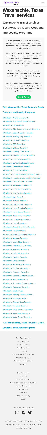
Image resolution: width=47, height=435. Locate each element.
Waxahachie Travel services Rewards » (18, 309)
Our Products (23, 348)
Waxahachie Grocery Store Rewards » (17, 193)
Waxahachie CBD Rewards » (14, 144)
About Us (23, 389)
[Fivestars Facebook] (24, 412)
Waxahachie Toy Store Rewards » (16, 306)
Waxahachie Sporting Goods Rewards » (18, 294)
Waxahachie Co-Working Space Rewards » (19, 163)
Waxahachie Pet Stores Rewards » (16, 268)
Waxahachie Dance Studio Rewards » (17, 166)
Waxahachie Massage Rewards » (15, 238)
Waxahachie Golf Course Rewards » (17, 189)
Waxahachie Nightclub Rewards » (16, 253)
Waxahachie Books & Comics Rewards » (18, 133)
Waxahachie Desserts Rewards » (15, 170)
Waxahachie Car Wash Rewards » (16, 140)
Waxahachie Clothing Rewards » (15, 148)
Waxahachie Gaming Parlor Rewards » (17, 185)
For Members (23, 373)
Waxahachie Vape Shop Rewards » (16, 313)
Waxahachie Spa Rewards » (13, 290)
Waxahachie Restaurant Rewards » (16, 287)
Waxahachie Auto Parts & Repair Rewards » (19, 121)
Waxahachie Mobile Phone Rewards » (17, 245)
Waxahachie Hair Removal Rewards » (17, 204)
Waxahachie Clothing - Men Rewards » (18, 151)
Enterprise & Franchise (23, 354)
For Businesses (23, 338)
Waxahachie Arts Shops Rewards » (16, 118)
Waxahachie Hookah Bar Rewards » (16, 219)
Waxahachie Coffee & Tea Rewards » (17, 159)
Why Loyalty (23, 341)
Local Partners (23, 386)
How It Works (23, 344)
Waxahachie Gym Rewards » (14, 197)
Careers (23, 392)
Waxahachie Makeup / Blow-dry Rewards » (19, 234)
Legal (23, 399)
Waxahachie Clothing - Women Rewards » (19, 155)
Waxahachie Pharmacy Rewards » (16, 272)
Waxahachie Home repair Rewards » (17, 215)
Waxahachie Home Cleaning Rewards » (18, 208)
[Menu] (42, 3)
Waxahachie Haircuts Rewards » (15, 200)
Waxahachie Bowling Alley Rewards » (17, 136)
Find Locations (23, 379)
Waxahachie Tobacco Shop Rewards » (17, 302)
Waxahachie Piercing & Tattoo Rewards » (18, 275)
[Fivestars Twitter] (30, 412)
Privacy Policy (23, 396)
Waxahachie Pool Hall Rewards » (15, 279)
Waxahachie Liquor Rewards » (14, 230)
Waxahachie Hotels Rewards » (14, 223)
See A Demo (23, 97)
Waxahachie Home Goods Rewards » (17, 212)
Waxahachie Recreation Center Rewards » (19, 283)
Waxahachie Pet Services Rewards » (17, 264)
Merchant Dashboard (23, 361)
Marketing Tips (23, 357)
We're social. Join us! (23, 408)
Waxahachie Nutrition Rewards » (15, 257)
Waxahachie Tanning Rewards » (15, 298)
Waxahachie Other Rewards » (14, 260)
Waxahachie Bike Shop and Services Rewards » (21, 129)
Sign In (23, 376)
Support (23, 364)
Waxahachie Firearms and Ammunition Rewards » (22, 178)
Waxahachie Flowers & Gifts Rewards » (18, 181)
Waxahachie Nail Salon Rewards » (16, 249)
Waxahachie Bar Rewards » (13, 125)
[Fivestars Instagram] (17, 412)
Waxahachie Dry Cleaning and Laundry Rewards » (22, 174)
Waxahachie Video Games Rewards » (17, 317)
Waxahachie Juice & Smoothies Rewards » (19, 227)
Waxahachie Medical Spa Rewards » (17, 242)
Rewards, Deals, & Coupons (23, 382)
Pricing (23, 351)
